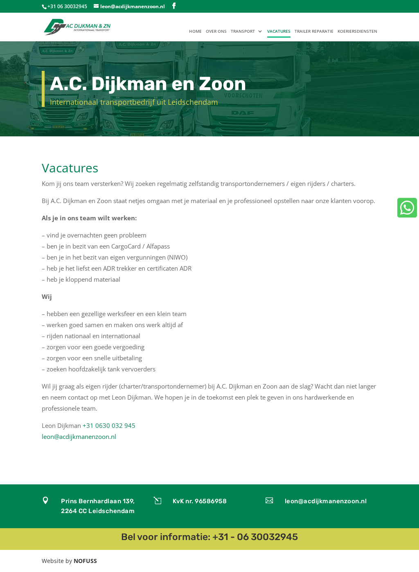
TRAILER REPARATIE (314, 31)
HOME (195, 31)
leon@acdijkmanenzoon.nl (79, 436)
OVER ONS (216, 31)
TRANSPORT (243, 31)
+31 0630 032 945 (109, 425)
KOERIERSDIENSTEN (357, 31)
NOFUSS (85, 561)
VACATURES (279, 31)
